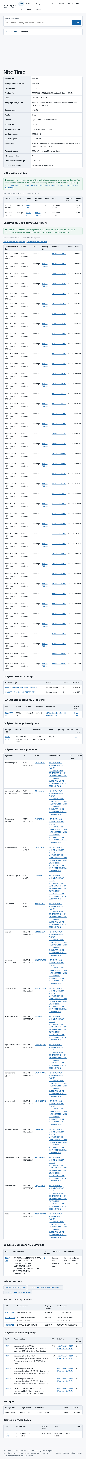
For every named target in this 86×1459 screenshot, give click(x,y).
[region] (43, 207)
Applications (51, 4)
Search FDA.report (12, 18)
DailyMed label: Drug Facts (15, 1287)
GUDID (61, 4)
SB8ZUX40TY (40, 1129)
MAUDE (29, 9)
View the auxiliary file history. (37, 242)
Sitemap (66, 1453)
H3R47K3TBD (40, 988)
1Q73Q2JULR (40, 1185)
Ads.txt (79, 1453)
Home (7, 32)
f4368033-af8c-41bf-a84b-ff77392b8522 (20, 692)
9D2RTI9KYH (40, 791)
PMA (78, 4)
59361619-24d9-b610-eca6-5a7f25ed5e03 (21, 687)
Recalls (38, 9)
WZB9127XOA (40, 1016)
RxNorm (29, 4)
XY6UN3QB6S (40, 1044)
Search (76, 22)
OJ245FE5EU (40, 1157)
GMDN (70, 4)
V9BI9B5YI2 (39, 819)
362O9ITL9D (40, 763)
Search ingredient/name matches (18, 1292)
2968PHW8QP (40, 960)
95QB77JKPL (40, 904)
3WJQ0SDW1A (40, 1073)
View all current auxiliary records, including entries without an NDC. (37, 185)
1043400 (8, 1346)
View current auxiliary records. (14, 242)
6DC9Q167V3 (40, 1101)
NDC (21, 4)
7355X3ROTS (40, 875)
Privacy (58, 1453)
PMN (21, 9)
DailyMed (39, 4)
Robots (73, 1453)
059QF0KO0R (40, 1214)
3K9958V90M (40, 932)
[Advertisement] (43, 52)
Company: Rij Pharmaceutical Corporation (45, 1287)
